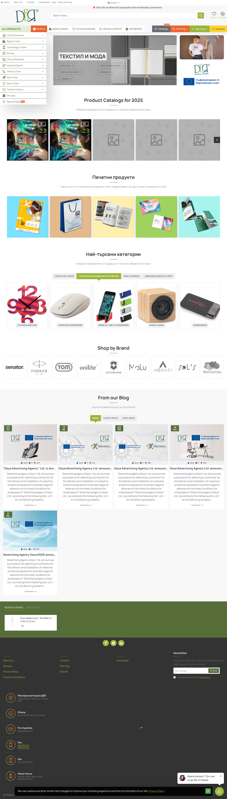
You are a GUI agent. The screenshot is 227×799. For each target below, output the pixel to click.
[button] (22, 626)
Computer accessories (70, 325)
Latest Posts (110, 418)
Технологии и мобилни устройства (99, 276)
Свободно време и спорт (159, 276)
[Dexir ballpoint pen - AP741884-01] (12, 622)
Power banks (200, 325)
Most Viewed (33, 607)
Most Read (129, 418)
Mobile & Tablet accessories (114, 325)
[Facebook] (106, 643)
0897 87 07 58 (23, 745)
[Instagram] (113, 643)
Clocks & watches (27, 325)
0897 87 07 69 (23, 748)
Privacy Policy (156, 791)
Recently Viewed (14, 607)
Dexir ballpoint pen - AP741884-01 (36, 618)
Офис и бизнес (132, 276)
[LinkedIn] (121, 643)
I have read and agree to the (193, 677)
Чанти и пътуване (64, 276)
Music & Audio (156, 325)
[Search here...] (201, 15)
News (95, 418)
